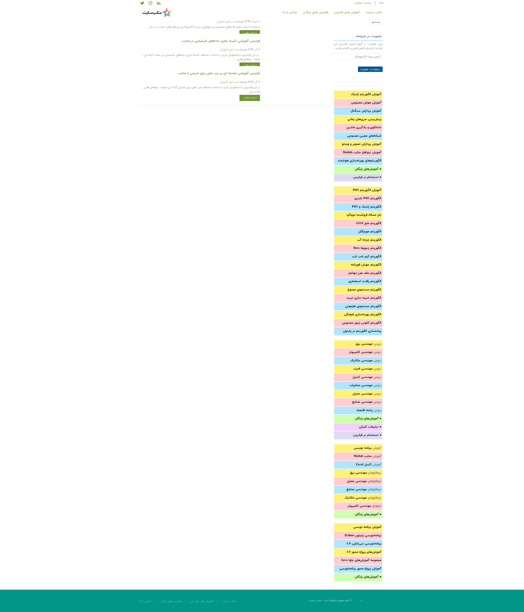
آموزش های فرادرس (347, 12)
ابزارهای (364, 506)
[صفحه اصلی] (157, 12)
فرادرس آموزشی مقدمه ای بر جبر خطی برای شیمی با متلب (219, 73)
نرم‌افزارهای (365, 473)
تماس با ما (289, 12)
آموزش (367, 448)
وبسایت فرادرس (363, 3)
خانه (381, 3)
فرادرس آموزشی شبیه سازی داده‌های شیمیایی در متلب (221, 41)
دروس (368, 344)
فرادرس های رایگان (315, 12)
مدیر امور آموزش (226, 22)
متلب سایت (374, 12)
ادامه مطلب (250, 33)
